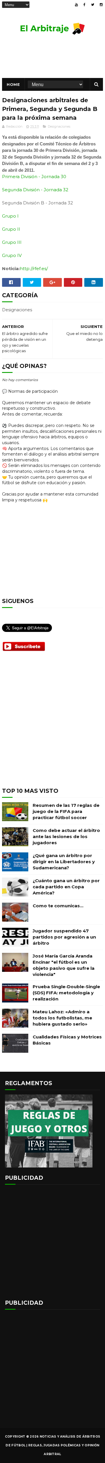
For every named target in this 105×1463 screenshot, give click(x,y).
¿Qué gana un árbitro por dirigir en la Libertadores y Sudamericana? (64, 861)
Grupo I (10, 216)
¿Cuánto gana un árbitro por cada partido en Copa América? (66, 887)
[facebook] (84, 4)
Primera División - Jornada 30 (34, 176)
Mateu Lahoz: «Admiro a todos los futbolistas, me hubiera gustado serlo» (62, 1018)
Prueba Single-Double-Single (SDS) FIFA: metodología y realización (66, 993)
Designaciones (59, 126)
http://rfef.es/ (34, 268)
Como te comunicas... (58, 905)
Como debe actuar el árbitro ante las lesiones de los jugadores (66, 836)
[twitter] (92, 4)
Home (13, 84)
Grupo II (11, 229)
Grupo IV (12, 255)
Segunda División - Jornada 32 (35, 189)
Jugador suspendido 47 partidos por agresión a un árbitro (64, 937)
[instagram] (101, 4)
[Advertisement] (52, 723)
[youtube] (76, 4)
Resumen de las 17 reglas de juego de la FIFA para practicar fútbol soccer (66, 811)
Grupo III (12, 242)
